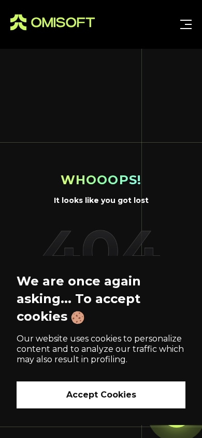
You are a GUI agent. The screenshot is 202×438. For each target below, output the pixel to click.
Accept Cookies (101, 395)
